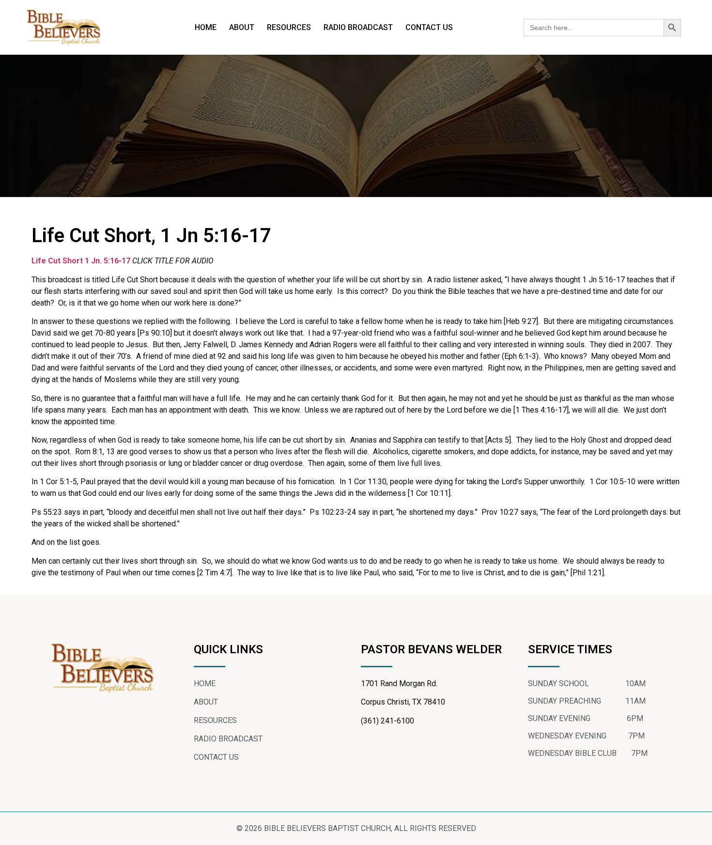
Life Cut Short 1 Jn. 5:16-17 (81, 260)
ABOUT (241, 27)
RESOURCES (289, 27)
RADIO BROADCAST (358, 27)
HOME (206, 27)
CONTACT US (429, 27)
